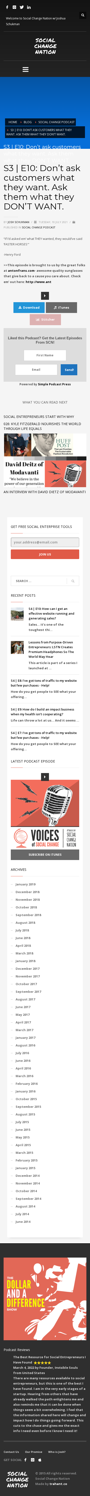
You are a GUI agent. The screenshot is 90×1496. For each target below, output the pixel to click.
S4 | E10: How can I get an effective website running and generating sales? (51, 613)
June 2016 (23, 1060)
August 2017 (25, 999)
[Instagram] (14, 7)
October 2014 (26, 1191)
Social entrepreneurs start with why (39, 416)
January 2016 (25, 1091)
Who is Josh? (57, 1452)
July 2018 (22, 930)
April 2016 (23, 1068)
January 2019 (25, 884)
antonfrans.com (21, 270)
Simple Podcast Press (54, 384)
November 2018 (28, 899)
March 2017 (24, 1030)
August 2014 (25, 1206)
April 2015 (23, 1145)
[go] (73, 581)
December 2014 (27, 1175)
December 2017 (27, 968)
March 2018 (24, 953)
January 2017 (25, 1037)
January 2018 (25, 961)
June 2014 (23, 1221)
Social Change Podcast (56, 122)
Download (31, 307)
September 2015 (28, 1106)
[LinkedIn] (28, 7)
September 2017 (28, 991)
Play (45, 295)
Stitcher (48, 319)
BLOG (28, 122)
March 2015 (24, 1152)
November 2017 (28, 976)
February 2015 (26, 1160)
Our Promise (33, 1452)
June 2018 (23, 938)
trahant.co (58, 1484)
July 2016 (22, 1053)
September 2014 (28, 1198)
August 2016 (25, 1045)
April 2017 (23, 1022)
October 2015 (26, 1099)
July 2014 (22, 1214)
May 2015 (23, 1137)
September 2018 (28, 915)
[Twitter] (21, 7)
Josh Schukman (19, 222)
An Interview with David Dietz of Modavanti (45, 492)
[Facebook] (7, 7)
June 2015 (23, 1129)
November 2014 (28, 1183)
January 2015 (25, 1168)
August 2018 (25, 922)
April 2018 (23, 945)
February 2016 (26, 1083)
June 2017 (23, 1007)
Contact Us (11, 1452)
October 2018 (26, 907)
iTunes (63, 307)
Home (13, 122)
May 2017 (23, 1014)
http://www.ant (38, 282)
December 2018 (27, 892)
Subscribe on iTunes (45, 855)
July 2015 (22, 1122)
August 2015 (25, 1114)
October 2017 (26, 984)
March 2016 (24, 1076)
